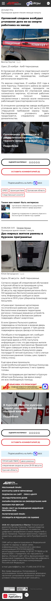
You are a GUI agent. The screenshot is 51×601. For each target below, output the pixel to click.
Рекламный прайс (12, 487)
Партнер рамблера (36, 589)
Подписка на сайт (12, 494)
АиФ (19, 62)
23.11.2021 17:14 (7, 10)
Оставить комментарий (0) (25, 172)
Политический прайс (13, 514)
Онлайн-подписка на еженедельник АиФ (24, 501)
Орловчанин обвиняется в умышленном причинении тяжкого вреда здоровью (21, 137)
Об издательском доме (14, 498)
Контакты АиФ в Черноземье (17, 491)
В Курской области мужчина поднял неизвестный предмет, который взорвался (24, 408)
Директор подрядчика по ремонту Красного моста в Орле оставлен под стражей (29, 214)
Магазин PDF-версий (13, 505)
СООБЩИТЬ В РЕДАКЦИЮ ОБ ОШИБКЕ (20, 517)
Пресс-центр (30, 494)
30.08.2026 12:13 (8, 228)
